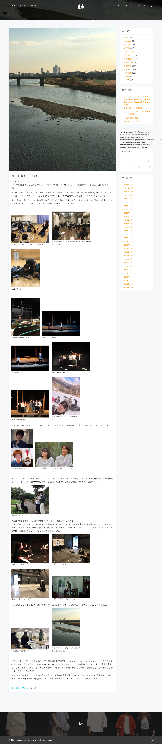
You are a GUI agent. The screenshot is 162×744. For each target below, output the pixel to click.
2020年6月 (128, 220)
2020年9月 (128, 209)
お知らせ (127, 44)
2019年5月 (128, 266)
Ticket (107, 6)
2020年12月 (128, 206)
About (23, 6)
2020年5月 (128, 223)
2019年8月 (128, 255)
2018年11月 (128, 284)
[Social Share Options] (129, 167)
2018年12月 (128, 280)
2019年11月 (128, 245)
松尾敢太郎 (25, 688)
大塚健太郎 (128, 59)
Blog (129, 6)
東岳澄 (126, 48)
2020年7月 (128, 216)
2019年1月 (128, 277)
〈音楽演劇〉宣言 (131, 118)
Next (33, 6)
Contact (140, 6)
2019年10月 (128, 248)
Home (13, 6)
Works (118, 6)
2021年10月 (128, 192)
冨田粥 (126, 76)
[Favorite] (145, 167)
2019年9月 (128, 252)
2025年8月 (128, 184)
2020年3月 (128, 231)
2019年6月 (128, 263)
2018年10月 (128, 287)
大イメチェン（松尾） (132, 121)
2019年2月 (128, 273)
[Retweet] (139, 167)
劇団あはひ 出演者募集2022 (135, 108)
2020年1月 (128, 238)
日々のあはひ (16, 688)
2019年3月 (128, 270)
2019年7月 (128, 259)
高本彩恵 (127, 66)
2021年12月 (128, 188)
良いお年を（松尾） (25, 176)
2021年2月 (128, 199)
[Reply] (149, 167)
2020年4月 (128, 227)
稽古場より (128, 55)
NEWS (126, 37)
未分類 (126, 80)
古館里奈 (127, 69)
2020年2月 (128, 234)
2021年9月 (128, 195)
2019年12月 (128, 241)
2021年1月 (128, 202)
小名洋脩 (127, 73)
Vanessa (127, 41)
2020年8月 (128, 213)
